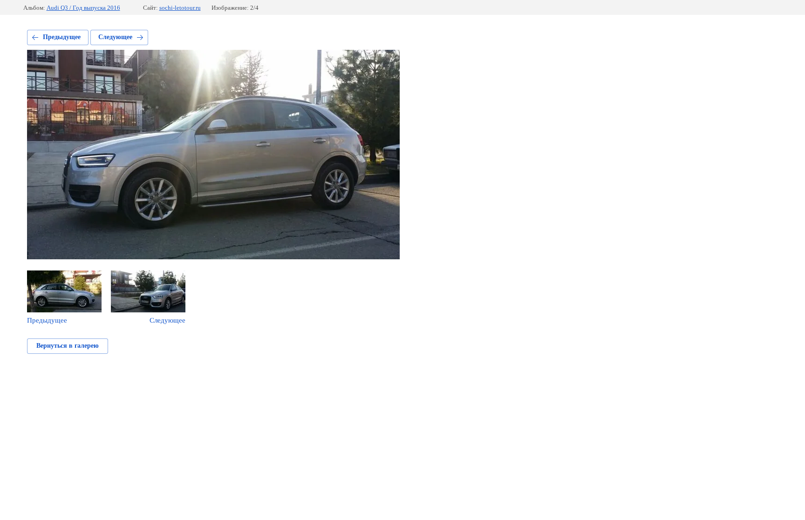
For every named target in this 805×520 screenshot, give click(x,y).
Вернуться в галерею (67, 345)
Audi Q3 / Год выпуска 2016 (83, 7)
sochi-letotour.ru (180, 7)
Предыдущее (62, 37)
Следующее (115, 37)
